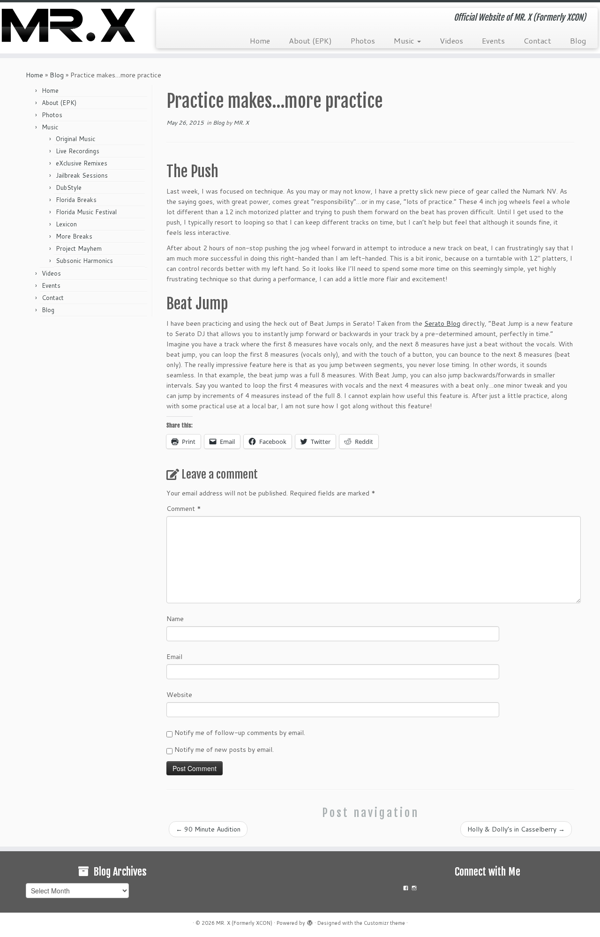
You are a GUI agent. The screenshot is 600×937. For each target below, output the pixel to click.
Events (493, 40)
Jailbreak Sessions (82, 175)
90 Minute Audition (208, 829)
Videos (451, 40)
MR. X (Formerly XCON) (244, 923)
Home (260, 40)
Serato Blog (442, 323)
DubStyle (69, 187)
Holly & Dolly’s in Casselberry (516, 829)
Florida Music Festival (86, 212)
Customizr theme (384, 923)
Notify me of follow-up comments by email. (239, 732)
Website (179, 694)
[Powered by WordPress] (310, 921)
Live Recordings (77, 151)
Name (175, 618)
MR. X (241, 123)
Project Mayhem (79, 248)
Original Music (75, 139)
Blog (578, 40)
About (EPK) (310, 40)
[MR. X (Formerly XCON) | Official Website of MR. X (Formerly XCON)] (69, 25)
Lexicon (66, 224)
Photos (363, 40)
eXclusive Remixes (81, 163)
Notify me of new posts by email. (224, 749)
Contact (537, 40)
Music (405, 40)
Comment (183, 508)
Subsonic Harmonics (84, 260)
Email (174, 656)
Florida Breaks (76, 199)
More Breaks (74, 236)
